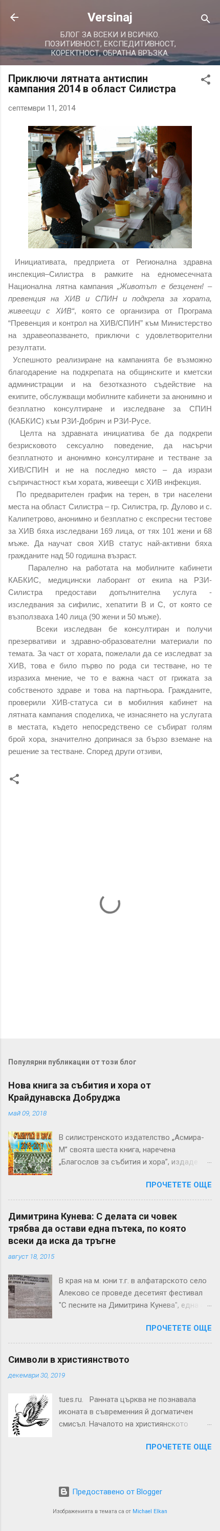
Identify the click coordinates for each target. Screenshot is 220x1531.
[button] (206, 81)
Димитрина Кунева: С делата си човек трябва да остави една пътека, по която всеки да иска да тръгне (97, 1228)
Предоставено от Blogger (116, 1491)
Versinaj (110, 17)
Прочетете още (179, 1184)
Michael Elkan (150, 1511)
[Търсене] (206, 20)
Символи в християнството (68, 1359)
